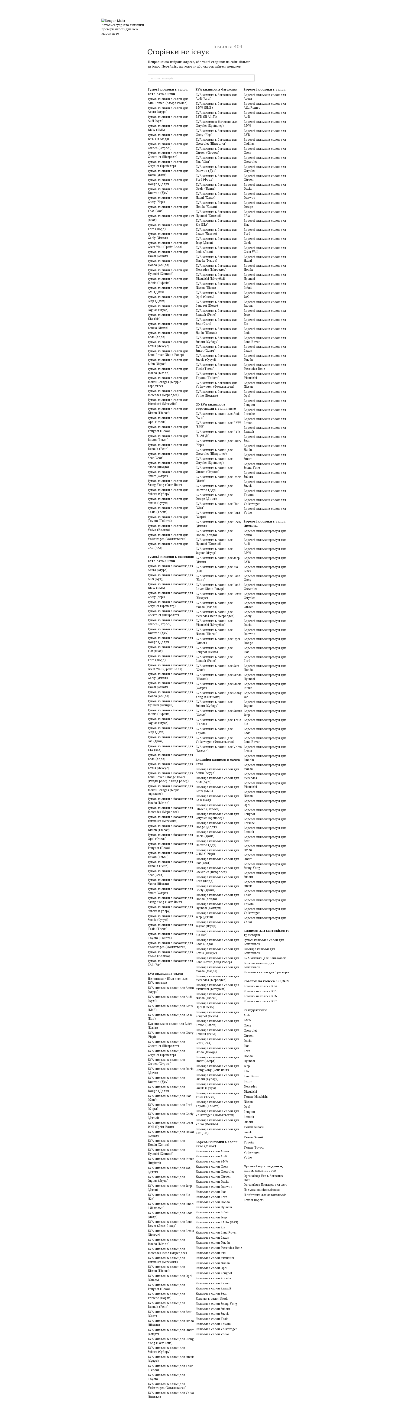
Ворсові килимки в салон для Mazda (265, 357)
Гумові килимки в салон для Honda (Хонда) (168, 262)
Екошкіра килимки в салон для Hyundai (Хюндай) (217, 905)
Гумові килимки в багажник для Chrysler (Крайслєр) (170, 603)
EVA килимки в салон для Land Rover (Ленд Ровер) (170, 1223)
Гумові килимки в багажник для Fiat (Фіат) (170, 648)
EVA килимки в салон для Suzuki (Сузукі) (171, 1358)
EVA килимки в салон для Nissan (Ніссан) (166, 1268)
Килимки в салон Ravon (213, 1283)
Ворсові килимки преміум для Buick (265, 568)
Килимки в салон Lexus (212, 1237)
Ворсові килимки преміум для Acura (265, 532)
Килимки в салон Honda (213, 1201)
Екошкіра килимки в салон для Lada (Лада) (217, 941)
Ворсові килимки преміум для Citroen (265, 604)
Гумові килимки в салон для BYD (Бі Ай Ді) (168, 136)
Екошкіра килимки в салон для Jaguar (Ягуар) (217, 924)
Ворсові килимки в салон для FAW (265, 213)
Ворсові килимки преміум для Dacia (265, 622)
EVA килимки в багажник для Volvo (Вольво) (216, 393)
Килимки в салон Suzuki (212, 1313)
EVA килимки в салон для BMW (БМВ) (170, 1007)
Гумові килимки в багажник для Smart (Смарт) (170, 890)
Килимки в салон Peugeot (214, 1273)
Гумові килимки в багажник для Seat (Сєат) (170, 872)
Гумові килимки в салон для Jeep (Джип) (168, 298)
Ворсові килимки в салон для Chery (265, 150)
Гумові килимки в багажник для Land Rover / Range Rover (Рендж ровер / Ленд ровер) (170, 776)
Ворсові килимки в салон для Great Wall (265, 249)
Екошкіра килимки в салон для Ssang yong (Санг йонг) (217, 1067)
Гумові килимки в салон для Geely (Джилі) (168, 235)
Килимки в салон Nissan (213, 1263)
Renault (249, 1116)
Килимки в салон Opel (211, 1267)
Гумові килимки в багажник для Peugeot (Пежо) (170, 845)
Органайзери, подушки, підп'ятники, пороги (263, 1168)
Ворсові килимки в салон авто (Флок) (216, 1144)
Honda (248, 1055)
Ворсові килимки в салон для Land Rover (265, 339)
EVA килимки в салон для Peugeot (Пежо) (166, 1286)
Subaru (248, 1121)
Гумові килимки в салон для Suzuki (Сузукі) (168, 500)
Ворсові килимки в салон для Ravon (265, 420)
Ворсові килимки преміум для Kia (265, 721)
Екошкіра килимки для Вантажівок (259, 950)
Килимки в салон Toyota (213, 1323)
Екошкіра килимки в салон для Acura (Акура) (217, 771)
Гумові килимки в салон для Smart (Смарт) (168, 473)
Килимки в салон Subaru (213, 1308)
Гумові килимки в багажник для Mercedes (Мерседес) (170, 809)
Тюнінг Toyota (254, 1147)
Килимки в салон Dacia (212, 1181)
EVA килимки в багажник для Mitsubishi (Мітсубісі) (216, 276)
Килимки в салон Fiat (211, 1191)
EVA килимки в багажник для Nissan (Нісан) (216, 285)
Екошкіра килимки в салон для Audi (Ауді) (217, 779)
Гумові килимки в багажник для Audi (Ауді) (170, 576)
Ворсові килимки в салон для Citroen (265, 177)
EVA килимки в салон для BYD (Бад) (170, 1016)
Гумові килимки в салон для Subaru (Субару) (168, 491)
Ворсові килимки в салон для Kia (265, 321)
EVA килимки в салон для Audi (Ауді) (170, 998)
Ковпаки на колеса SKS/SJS (266, 981)
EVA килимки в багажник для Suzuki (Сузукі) (216, 357)
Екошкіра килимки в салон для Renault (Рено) (217, 1031)
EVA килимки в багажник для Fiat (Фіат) (216, 159)
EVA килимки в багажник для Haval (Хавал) (216, 195)
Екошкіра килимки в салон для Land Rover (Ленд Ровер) (217, 959)
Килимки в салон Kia (210, 1227)
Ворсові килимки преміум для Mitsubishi (265, 784)
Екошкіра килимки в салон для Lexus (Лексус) (217, 950)
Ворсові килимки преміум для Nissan (265, 793)
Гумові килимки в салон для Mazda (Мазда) (168, 370)
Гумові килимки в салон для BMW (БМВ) (168, 127)
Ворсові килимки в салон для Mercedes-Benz (265, 366)
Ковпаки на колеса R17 (260, 1001)
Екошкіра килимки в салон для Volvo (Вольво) (217, 1122)
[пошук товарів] (251, 78)
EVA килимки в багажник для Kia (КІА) (216, 222)
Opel (247, 1106)
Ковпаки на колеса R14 (260, 986)
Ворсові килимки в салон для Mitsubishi (265, 375)
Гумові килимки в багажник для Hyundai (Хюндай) (170, 703)
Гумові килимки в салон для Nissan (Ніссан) (168, 410)
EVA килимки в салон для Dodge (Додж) (166, 1088)
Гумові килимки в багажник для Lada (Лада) (170, 756)
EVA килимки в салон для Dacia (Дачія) (171, 1070)
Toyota (249, 1142)
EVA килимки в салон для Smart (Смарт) (171, 1331)
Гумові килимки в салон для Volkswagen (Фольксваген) (168, 536)
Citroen (248, 1035)
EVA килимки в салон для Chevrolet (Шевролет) (166, 1043)
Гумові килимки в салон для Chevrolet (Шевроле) (168, 154)
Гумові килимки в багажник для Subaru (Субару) (170, 908)
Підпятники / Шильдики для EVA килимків (168, 980)
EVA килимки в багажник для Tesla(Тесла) (216, 366)
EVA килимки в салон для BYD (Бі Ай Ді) (218, 433)
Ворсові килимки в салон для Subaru (265, 474)
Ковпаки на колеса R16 (260, 996)
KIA (246, 1071)
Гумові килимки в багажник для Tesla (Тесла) (170, 926)
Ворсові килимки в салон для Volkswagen (265, 501)
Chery (248, 1025)
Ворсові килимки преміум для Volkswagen (265, 910)
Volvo (248, 1157)
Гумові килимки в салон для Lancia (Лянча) (168, 325)
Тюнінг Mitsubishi (256, 1096)
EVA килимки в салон (165, 973)
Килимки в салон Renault (213, 1288)
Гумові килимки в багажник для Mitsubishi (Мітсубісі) (170, 818)
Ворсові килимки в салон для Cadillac (265, 141)
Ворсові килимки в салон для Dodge (265, 204)
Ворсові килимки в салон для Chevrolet (265, 159)
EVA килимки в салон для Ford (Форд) (170, 1106)
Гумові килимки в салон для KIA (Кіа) (168, 316)
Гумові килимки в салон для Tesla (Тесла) (168, 509)
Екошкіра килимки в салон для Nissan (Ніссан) (217, 995)
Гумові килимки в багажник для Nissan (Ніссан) (170, 827)
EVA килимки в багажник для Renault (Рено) (216, 312)
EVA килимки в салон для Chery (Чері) (171, 1034)
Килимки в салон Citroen (213, 1176)
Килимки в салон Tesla (212, 1318)
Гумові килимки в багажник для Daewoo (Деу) (170, 631)
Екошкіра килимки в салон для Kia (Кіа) (217, 933)
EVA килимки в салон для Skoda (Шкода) (171, 1322)
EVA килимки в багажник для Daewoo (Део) (216, 168)
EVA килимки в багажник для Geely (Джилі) (216, 186)
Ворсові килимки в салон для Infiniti (265, 285)
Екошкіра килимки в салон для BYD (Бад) (217, 797)
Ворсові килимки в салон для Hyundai (265, 276)
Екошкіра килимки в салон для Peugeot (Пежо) (217, 1014)
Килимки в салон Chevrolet (215, 1171)
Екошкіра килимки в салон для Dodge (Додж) (217, 824)
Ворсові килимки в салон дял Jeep (265, 312)
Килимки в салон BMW (212, 1161)
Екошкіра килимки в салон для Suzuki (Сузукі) (217, 1086)
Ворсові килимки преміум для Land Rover (265, 739)
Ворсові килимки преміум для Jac (265, 694)
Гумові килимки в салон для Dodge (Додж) (168, 181)
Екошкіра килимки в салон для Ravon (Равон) (217, 1022)
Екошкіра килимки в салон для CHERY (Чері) (217, 852)
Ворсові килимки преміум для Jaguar (265, 703)
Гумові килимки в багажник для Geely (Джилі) (170, 675)
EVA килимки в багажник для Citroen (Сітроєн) (216, 150)
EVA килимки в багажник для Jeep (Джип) (216, 240)
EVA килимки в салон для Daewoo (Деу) (166, 1079)
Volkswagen (252, 1152)
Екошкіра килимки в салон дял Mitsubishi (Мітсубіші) (217, 986)
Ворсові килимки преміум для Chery (265, 577)
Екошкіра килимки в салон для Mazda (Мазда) (217, 969)
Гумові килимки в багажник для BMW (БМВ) (170, 586)
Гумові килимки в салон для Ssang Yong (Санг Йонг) (168, 482)
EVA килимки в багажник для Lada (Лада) (216, 249)
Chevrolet (250, 1030)
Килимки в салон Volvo (212, 1334)
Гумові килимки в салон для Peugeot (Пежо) (168, 428)
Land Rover (252, 1076)
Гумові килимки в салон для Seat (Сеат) (168, 455)
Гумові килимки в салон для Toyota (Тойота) (168, 518)
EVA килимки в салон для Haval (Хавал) (171, 1133)
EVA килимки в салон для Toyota (166, 1376)
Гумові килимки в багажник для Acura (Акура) (170, 567)
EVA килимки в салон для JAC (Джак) (169, 1169)
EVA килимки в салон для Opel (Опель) (170, 1277)
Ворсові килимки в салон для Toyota (265, 492)
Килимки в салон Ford (211, 1196)
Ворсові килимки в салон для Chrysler (265, 168)
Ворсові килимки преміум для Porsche (265, 820)
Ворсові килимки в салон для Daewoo (265, 195)
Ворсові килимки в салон (264, 89)
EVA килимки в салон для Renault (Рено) (166, 1304)
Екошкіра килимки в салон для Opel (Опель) (217, 1005)
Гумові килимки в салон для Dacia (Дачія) (168, 172)
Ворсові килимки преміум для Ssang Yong (265, 865)
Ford (247, 1050)
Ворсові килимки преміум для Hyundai (265, 676)
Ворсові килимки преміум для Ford (265, 658)
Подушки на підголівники (262, 1189)
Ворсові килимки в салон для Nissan (265, 384)
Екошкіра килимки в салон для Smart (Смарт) (217, 1059)
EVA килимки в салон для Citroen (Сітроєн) (166, 1061)
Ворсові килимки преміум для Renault (265, 829)
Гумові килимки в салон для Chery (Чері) (168, 199)
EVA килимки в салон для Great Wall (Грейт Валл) (170, 1124)
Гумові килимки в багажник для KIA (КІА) (170, 748)
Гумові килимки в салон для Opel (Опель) (168, 419)
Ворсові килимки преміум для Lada (265, 730)
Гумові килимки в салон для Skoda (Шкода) (168, 464)
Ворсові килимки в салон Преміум (264, 523)
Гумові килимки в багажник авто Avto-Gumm (171, 558)
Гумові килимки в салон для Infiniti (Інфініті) (168, 280)
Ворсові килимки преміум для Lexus (265, 748)
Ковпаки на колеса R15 (260, 991)
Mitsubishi (250, 1091)
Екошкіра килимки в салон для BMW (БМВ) (217, 788)
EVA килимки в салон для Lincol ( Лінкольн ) (171, 1205)
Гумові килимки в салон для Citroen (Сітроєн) (168, 145)
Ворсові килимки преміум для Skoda (265, 847)
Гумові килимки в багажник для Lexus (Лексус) (170, 765)
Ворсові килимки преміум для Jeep (265, 712)
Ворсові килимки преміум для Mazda (265, 766)
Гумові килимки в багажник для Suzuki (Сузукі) (170, 917)
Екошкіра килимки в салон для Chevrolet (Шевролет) (217, 869)
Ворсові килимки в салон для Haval (265, 258)
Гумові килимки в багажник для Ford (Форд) (170, 657)
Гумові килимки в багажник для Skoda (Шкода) (170, 881)
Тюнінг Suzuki (253, 1137)
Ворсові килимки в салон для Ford (265, 231)
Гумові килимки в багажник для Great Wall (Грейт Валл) (170, 667)
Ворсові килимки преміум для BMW (265, 550)
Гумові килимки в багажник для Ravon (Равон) (170, 854)
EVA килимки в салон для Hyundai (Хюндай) (166, 1151)
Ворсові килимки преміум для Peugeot (265, 811)
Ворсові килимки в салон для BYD (265, 132)
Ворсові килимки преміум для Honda (265, 667)
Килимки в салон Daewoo (214, 1186)
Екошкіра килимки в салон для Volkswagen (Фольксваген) (217, 1112)
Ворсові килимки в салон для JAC (265, 294)
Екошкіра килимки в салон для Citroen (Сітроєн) (217, 807)
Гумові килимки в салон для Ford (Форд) (168, 226)
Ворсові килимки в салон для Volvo (265, 510)
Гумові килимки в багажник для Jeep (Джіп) (170, 729)
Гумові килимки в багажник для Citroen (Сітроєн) (170, 622)
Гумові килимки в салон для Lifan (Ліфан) (168, 361)
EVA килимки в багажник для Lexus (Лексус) (216, 231)
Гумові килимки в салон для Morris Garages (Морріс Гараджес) (168, 381)
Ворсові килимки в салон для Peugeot (265, 402)
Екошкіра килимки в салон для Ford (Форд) (217, 878)
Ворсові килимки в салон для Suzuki (265, 483)
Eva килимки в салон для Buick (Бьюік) (170, 1025)
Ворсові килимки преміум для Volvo (265, 919)
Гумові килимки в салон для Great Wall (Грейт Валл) (168, 244)
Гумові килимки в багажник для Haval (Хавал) (170, 684)
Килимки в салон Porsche (214, 1278)
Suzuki (248, 1132)
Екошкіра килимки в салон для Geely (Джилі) (217, 888)
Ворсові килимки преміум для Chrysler (265, 595)
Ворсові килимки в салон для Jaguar (265, 303)
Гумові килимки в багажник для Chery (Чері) (170, 594)
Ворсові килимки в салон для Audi (265, 114)
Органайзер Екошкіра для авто (266, 1184)
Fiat (246, 1045)
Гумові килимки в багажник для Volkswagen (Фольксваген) (170, 944)
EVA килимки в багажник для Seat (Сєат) (216, 321)
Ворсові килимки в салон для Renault (265, 429)
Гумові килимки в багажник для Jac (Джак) (170, 738)
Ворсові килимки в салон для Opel (265, 393)
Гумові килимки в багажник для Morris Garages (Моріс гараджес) (170, 789)
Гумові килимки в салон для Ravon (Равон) (168, 437)
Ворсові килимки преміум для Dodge (265, 640)
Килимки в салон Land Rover (216, 1232)
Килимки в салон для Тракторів (266, 972)
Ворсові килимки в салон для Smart (265, 456)
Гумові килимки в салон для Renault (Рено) (168, 446)
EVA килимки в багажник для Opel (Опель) (216, 294)
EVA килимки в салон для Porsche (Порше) (166, 1295)
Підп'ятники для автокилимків (265, 1194)
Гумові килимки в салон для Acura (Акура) (168, 109)
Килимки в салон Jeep (211, 1217)
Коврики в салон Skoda (212, 1298)
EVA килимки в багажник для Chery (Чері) (216, 132)
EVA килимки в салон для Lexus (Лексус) (171, 1232)
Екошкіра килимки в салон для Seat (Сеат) (217, 1040)
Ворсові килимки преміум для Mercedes (265, 775)
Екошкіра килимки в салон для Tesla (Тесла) (217, 1095)
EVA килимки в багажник (216, 89)
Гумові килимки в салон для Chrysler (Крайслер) (168, 163)
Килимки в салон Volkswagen (216, 1328)
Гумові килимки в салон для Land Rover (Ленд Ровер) (168, 352)
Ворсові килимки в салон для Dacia (265, 186)
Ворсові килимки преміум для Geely (265, 613)
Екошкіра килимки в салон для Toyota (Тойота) (217, 1103)
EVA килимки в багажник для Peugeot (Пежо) (216, 303)
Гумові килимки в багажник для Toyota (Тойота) (170, 935)
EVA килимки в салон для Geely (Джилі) (171, 1115)
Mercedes (250, 1086)
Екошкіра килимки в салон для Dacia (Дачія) (217, 833)
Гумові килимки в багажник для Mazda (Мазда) (170, 800)
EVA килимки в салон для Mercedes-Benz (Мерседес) (167, 1250)
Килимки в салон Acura (212, 1151)
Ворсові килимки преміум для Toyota (265, 901)
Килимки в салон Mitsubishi (215, 1257)
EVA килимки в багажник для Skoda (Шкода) (216, 330)
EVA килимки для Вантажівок (265, 958)
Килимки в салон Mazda (213, 1242)
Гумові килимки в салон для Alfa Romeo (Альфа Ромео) (168, 100)
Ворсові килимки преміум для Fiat (265, 649)
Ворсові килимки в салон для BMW (265, 123)
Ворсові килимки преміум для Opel (265, 802)
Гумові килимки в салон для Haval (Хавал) (168, 253)
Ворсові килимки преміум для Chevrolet (265, 586)
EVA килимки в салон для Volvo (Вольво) (171, 1394)
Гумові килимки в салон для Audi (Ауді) (168, 118)
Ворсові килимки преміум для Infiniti (265, 685)
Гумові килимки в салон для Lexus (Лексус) (168, 343)
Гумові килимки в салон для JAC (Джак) (168, 289)
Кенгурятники (255, 1010)
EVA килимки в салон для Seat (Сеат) (169, 1313)
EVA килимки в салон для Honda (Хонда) (166, 1142)
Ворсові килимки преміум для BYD (265, 559)
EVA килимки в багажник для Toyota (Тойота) (216, 375)
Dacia (248, 1040)
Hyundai (249, 1060)
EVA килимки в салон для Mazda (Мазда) (166, 1241)
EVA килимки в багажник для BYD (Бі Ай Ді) (216, 114)
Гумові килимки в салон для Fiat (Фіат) (171, 217)
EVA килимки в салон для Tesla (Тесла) (170, 1367)
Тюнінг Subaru (254, 1127)
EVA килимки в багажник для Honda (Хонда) (216, 204)
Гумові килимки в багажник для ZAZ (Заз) (170, 962)
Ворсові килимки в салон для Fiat (265, 222)
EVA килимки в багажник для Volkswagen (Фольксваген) (216, 384)
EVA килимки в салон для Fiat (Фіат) (169, 1097)
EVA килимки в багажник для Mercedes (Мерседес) (216, 267)
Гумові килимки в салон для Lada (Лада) (168, 334)
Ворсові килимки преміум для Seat (265, 838)
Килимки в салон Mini (211, 1252)
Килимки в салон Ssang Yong (216, 1303)
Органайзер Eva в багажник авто (263, 1177)
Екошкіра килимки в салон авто (218, 761)
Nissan (248, 1101)
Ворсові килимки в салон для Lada (265, 330)
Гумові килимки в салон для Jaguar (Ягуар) (168, 307)
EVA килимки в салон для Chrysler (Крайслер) (166, 1052)
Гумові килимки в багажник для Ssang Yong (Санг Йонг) (170, 899)
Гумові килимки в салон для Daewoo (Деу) (168, 190)
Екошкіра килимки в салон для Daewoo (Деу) (217, 842)
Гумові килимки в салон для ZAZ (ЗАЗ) (168, 545)
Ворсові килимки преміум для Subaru (265, 874)
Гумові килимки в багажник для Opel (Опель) (170, 836)
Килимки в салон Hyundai (214, 1207)
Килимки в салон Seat (211, 1293)
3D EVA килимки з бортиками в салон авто (216, 406)
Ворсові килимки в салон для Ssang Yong (265, 465)
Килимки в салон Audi (211, 1156)
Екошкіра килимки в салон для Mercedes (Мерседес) (217, 978)
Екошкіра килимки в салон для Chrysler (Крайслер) (217, 815)
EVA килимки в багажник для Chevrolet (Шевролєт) (216, 141)
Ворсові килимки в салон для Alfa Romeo (265, 105)
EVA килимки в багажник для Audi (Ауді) (216, 96)
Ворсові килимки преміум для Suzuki (265, 883)
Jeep (247, 1065)
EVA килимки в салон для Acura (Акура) (171, 989)
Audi (247, 1015)
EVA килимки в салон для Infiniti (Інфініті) (171, 1160)
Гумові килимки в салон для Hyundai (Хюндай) (168, 271)
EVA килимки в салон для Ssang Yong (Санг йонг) (171, 1340)
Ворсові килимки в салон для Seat (265, 438)
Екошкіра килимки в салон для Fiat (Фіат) (217, 860)
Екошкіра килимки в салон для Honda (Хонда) (217, 896)
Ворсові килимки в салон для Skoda (265, 447)
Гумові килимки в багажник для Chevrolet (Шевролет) (170, 612)
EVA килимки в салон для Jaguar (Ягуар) (166, 1178)
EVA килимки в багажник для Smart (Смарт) (216, 348)
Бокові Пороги (254, 1199)
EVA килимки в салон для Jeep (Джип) (170, 1187)
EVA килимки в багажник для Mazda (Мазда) (216, 258)
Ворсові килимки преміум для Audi (265, 541)
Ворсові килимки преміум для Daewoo (265, 631)
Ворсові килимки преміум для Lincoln (265, 757)
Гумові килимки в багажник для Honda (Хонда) (170, 693)
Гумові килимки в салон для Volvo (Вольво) (168, 527)
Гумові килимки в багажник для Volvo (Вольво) (170, 953)
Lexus (248, 1081)
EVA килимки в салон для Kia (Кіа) (169, 1196)
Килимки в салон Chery (212, 1166)
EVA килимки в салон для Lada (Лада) (170, 1214)
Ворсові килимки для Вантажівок (259, 965)
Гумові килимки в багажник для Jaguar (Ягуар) (170, 720)
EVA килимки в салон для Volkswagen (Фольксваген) (167, 1385)
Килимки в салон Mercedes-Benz (219, 1247)
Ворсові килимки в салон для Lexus (265, 348)
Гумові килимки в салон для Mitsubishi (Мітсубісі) (168, 401)
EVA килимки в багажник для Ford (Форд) (216, 177)
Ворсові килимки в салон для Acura (265, 96)
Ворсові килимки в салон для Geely (265, 240)
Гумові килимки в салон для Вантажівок (264, 941)
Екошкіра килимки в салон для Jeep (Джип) (217, 914)
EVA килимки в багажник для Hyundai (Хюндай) (216, 213)
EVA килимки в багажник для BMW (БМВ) (216, 105)
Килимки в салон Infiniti (212, 1212)
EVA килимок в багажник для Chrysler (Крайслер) (216, 123)
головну (190, 66)
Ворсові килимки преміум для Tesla (265, 892)
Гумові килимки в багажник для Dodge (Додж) (170, 639)
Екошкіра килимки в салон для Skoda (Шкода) (217, 1050)
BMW (247, 1020)
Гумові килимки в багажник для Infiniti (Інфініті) (170, 712)
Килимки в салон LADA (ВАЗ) (217, 1222)
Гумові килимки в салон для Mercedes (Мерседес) (168, 392)
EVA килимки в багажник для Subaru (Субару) (216, 339)
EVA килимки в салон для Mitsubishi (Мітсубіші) (166, 1259)
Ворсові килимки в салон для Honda (265, 267)
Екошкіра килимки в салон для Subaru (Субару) (217, 1076)
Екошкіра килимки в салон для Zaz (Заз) (217, 1131)
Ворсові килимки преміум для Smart (265, 856)
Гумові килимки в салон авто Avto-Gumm (168, 91)
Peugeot (249, 1111)
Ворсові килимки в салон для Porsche (265, 411)
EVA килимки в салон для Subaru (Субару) (166, 1349)
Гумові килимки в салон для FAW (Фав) (168, 208)
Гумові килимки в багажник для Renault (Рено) (170, 863)
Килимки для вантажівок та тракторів (266, 932)
